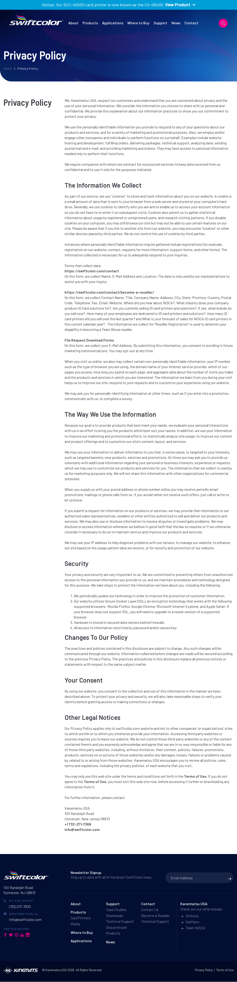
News (176, 23)
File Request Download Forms (89, 340)
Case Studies (116, 909)
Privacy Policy (204, 970)
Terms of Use (195, 776)
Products (90, 23)
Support (160, 23)
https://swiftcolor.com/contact (92, 271)
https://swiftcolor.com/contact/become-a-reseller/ (109, 292)
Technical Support (120, 921)
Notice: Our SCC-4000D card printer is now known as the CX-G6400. (116, 4)
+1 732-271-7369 (78, 824)
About (73, 23)
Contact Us (150, 909)
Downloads (114, 915)
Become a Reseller (155, 915)
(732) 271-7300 (20, 906)
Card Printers (80, 918)
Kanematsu (53, 970)
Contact (191, 23)
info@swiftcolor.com (82, 829)
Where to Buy (138, 23)
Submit (229, 879)
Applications (112, 23)
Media (75, 924)
